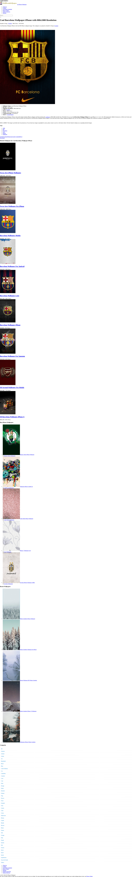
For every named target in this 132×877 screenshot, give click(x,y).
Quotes (2, 842)
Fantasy (2, 793)
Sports (2, 855)
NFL (2, 832)
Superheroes (3, 857)
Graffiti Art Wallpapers (9, 487)
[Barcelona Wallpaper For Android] (7, 263)
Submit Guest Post (7, 871)
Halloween (3, 815)
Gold (2, 810)
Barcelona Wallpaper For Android (12, 266)
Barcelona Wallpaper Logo (9, 296)
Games (2, 808)
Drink (2, 788)
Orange (2, 835)
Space (2, 852)
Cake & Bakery (4, 768)
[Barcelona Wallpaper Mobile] (7, 232)
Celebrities (3, 773)
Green (2, 813)
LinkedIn (18, 136)
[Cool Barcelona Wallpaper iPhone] (66, 67)
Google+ (14, 136)
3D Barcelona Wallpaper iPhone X (12, 417)
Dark (2, 783)
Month (2, 823)
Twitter (1, 136)
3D (1, 748)
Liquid (2, 820)
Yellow (2, 862)
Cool (4, 132)
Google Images (10, 114)
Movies (2, 825)
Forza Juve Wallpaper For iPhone (12, 206)
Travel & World (4, 860)
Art (1, 758)
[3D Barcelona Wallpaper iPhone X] (7, 413)
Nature (2, 830)
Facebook (5, 136)
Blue (2, 766)
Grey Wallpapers (7, 551)
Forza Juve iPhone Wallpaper (10, 173)
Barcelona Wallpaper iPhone (10, 325)
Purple (2, 840)
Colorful (3, 776)
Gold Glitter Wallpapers (9, 519)
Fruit (2, 805)
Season (2, 847)
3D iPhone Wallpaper (22, 4)
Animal (2, 753)
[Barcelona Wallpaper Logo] (7, 292)
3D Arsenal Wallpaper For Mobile (12, 387)
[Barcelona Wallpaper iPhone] (7, 322)
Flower (2, 798)
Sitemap (4, 13)
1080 (4, 128)
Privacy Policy (6, 10)
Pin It (21, 136)
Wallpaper (5, 134)
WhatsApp (9, 136)
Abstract (3, 751)
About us (5, 6)
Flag (2, 795)
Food (2, 800)
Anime (2, 756)
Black (2, 763)
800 (3, 129)
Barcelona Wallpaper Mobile (10, 235)
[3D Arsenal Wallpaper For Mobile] (7, 384)
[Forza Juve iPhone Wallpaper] (7, 169)
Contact (4, 8)
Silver (2, 850)
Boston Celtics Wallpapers (9, 455)
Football (10, 23)
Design (2, 785)
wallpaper (48, 117)
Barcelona (5, 130)
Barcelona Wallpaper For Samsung (12, 356)
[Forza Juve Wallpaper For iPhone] (7, 203)
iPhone (4, 133)
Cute (2, 781)
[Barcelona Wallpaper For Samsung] (7, 353)
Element (3, 790)
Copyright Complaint (7, 9)
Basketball (3, 761)
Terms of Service (6, 11)
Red (2, 845)
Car (2, 771)
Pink (2, 837)
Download (2, 138)
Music (2, 827)
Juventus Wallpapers (8, 583)
